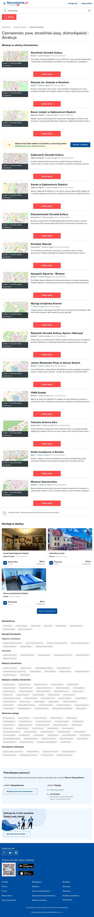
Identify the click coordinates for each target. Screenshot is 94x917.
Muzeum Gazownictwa (44, 481)
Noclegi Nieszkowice (61, 721)
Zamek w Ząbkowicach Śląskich (49, 184)
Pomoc (4, 886)
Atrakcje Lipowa (78, 691)
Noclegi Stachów (8, 718)
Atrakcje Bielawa (35, 671)
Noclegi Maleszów (9, 721)
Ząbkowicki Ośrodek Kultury (47, 155)
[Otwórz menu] (4, 3)
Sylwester (44, 907)
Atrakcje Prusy (7, 695)
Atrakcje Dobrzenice (26, 688)
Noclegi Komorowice (25, 725)
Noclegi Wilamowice (47, 732)
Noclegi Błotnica (78, 721)
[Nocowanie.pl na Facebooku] (4, 853)
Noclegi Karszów (53, 728)
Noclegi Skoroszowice (61, 725)
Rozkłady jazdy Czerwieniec (63, 655)
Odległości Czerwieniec (64, 755)
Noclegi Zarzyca (71, 718)
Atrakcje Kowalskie (57, 684)
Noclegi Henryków (9, 735)
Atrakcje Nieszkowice (62, 688)
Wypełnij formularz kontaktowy (19, 791)
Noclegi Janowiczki (40, 718)
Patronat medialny (39, 900)
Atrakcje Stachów (8, 684)
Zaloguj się (72, 3)
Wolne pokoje (35, 626)
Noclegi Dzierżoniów (26, 742)
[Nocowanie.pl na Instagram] (16, 853)
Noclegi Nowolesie (64, 732)
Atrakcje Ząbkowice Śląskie (44, 668)
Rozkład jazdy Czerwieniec (29, 755)
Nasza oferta (7, 895)
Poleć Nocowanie (9, 900)
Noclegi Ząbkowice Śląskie (11, 739)
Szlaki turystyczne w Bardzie (47, 452)
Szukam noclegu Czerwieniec (12, 643)
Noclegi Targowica (22, 728)
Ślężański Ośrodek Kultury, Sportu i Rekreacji (57, 333)
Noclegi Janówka (38, 728)
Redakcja (66, 882)
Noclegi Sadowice (24, 718)
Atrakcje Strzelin (26, 668)
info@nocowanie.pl (56, 790)
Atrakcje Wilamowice (47, 698)
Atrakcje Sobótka (50, 671)
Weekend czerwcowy (54, 907)
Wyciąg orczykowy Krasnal (46, 303)
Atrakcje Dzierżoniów (63, 668)
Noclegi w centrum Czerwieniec (57, 643)
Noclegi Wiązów (82, 739)
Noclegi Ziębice (53, 735)
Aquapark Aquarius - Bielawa (48, 273)
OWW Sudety (38, 392)
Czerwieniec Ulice (47, 755)
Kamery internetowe (25, 629)
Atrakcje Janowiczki (41, 684)
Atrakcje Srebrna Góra (82, 671)
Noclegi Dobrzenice (25, 721)
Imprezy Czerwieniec (9, 655)
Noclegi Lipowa (77, 725)
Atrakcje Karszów (53, 695)
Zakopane (65, 907)
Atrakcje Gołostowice (43, 691)
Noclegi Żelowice (8, 725)
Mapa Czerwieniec (44, 655)
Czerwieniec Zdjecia (9, 755)
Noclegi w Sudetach (9, 646)
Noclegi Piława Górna (69, 735)
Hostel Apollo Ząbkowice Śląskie (16, 553)
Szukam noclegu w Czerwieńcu (13, 752)
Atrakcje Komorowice (25, 691)
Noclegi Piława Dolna (31, 739)
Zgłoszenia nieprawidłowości (44, 895)
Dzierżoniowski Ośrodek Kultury (49, 214)
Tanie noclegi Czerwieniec (34, 643)
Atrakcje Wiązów (8, 708)
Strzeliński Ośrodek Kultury (46, 52)
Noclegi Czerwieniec (20, 27)
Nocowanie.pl (6, 27)
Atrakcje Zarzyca (73, 684)
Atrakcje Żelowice (8, 691)
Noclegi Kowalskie (56, 718)
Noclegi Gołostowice (42, 725)
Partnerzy (66, 891)
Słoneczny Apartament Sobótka (15, 593)
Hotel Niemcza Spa (56, 553)
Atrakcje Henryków (9, 702)
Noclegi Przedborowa (48, 739)
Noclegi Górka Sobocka (43, 721)
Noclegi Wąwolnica (30, 732)
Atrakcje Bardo (24, 675)
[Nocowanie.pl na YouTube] (10, 853)
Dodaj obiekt (87, 3)
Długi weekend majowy (33, 907)
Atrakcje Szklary (39, 702)
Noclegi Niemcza (80, 732)
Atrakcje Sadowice (24, 684)
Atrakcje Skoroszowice (61, 691)
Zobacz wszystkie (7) (47, 611)
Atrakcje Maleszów (9, 688)
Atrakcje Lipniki (81, 708)
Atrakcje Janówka (38, 695)
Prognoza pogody (8, 629)
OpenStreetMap (16, 63)
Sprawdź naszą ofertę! (16, 834)
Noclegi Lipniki (65, 742)
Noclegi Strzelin (24, 735)
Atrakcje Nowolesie (65, 698)
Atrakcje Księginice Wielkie (11, 698)
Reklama (35, 886)
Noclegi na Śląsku (25, 646)
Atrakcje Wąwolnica (31, 698)
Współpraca (37, 882)
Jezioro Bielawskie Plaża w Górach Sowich (55, 363)
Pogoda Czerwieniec (82, 655)
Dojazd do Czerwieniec (50, 752)
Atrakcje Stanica (8, 705)
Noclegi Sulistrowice (66, 739)
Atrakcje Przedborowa (63, 705)
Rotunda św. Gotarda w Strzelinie (50, 82)
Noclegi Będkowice (9, 742)
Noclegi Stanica (85, 735)
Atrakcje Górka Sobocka (44, 688)
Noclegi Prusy (7, 728)
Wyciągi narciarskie (76, 626)
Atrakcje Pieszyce (65, 671)
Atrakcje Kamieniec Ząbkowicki (62, 708)
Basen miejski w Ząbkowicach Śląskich (53, 112)
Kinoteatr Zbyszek (41, 244)
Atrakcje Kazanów (69, 695)
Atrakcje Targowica (22, 695)
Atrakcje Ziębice (54, 702)
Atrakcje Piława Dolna (45, 705)
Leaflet (5, 63)
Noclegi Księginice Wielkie (11, 732)
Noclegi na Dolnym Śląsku (44, 646)
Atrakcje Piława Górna (70, 702)
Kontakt (5, 882)
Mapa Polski (48, 626)
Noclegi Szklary (38, 735)
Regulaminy (67, 899)
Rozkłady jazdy (60, 626)
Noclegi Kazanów (68, 728)
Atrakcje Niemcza (80, 698)
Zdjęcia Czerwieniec (9, 658)
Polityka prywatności (71, 895)
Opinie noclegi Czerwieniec (79, 643)
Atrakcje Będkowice (24, 708)
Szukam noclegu (22, 626)
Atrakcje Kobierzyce (9, 675)
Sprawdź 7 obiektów (80, 144)
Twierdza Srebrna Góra (44, 422)
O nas (4, 891)
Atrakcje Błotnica (79, 688)
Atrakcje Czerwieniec (27, 655)
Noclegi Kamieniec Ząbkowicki (46, 742)
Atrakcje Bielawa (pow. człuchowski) (14, 671)
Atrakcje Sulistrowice (81, 705)
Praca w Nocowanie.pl (41, 891)
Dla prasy (66, 886)
